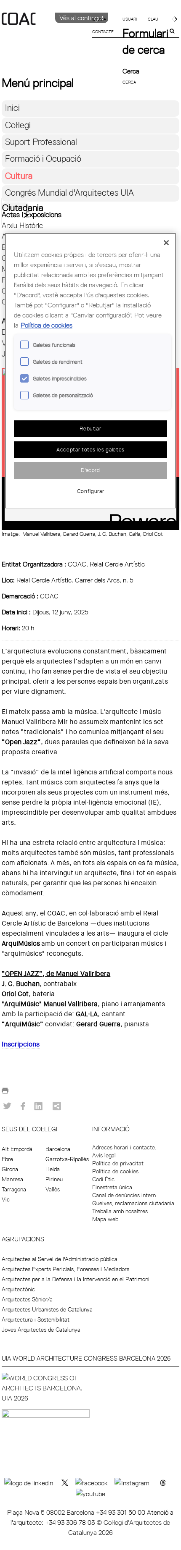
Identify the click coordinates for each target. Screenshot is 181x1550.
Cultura (18, 175)
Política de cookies (115, 1171)
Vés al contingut (81, 17)
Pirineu (54, 1179)
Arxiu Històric (22, 225)
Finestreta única (112, 1187)
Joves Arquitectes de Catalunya (41, 1329)
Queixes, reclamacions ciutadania (133, 1203)
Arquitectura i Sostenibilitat (35, 1319)
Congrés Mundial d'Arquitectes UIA (69, 192)
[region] (91, 377)
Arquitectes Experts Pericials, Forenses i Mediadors (65, 1269)
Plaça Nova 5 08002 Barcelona (51, 1512)
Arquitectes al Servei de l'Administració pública (59, 1259)
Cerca (130, 71)
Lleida (52, 1169)
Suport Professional (41, 141)
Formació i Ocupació (43, 158)
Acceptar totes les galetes (90, 449)
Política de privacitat (118, 1163)
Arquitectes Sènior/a (27, 1299)
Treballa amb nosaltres (120, 1211)
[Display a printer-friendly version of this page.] (5, 1093)
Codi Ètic (103, 1179)
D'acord (90, 470)
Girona (10, 1169)
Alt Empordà (17, 1149)
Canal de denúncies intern (124, 1195)
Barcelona (57, 1149)
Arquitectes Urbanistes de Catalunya (47, 1309)
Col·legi (18, 125)
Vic (6, 1199)
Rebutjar (90, 428)
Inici (12, 107)
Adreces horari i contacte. (124, 1147)
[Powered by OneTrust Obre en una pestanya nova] (140, 516)
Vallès (52, 1189)
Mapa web (105, 1219)
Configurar (90, 491)
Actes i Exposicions (31, 214)
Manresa (12, 1179)
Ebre (7, 1159)
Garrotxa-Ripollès (67, 1159)
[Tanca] (166, 242)
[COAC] (46, 33)
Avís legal (104, 1155)
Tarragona (14, 1189)
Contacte (103, 31)
